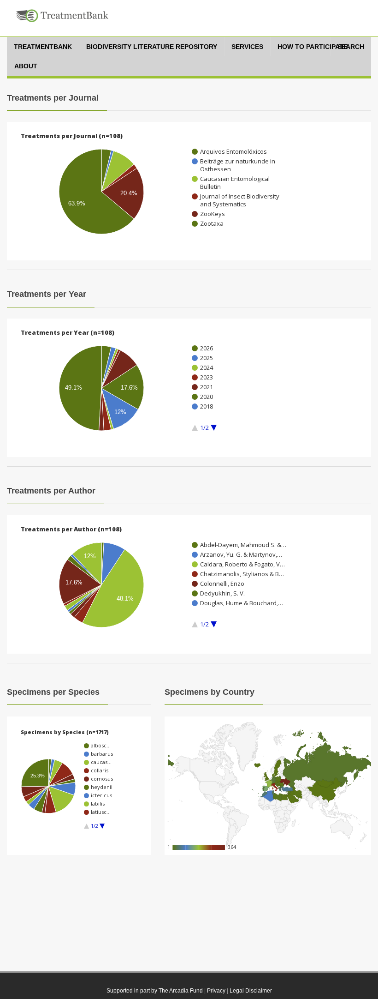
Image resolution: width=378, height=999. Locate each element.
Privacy (216, 990)
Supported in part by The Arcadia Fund (154, 990)
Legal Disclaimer (251, 990)
